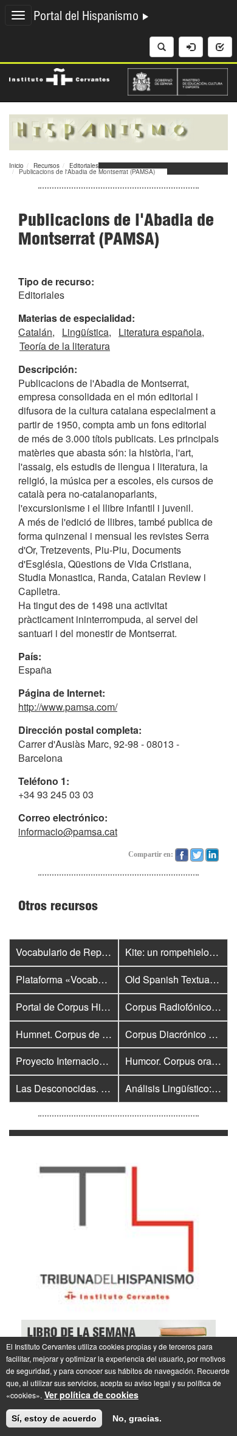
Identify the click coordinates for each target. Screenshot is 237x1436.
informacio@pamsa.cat (67, 831)
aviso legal (152, 1383)
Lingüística (85, 332)
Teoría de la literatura (64, 346)
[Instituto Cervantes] (59, 75)
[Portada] (118, 131)
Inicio (16, 165)
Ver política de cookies (91, 1395)
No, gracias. (137, 1418)
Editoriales (83, 165)
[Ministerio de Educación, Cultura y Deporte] (178, 80)
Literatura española (160, 332)
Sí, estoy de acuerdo (54, 1418)
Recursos (46, 165)
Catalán (35, 332)
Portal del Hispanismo (87, 18)
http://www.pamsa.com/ (67, 707)
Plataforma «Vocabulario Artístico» (90, 979)
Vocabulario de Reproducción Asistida (98, 952)
